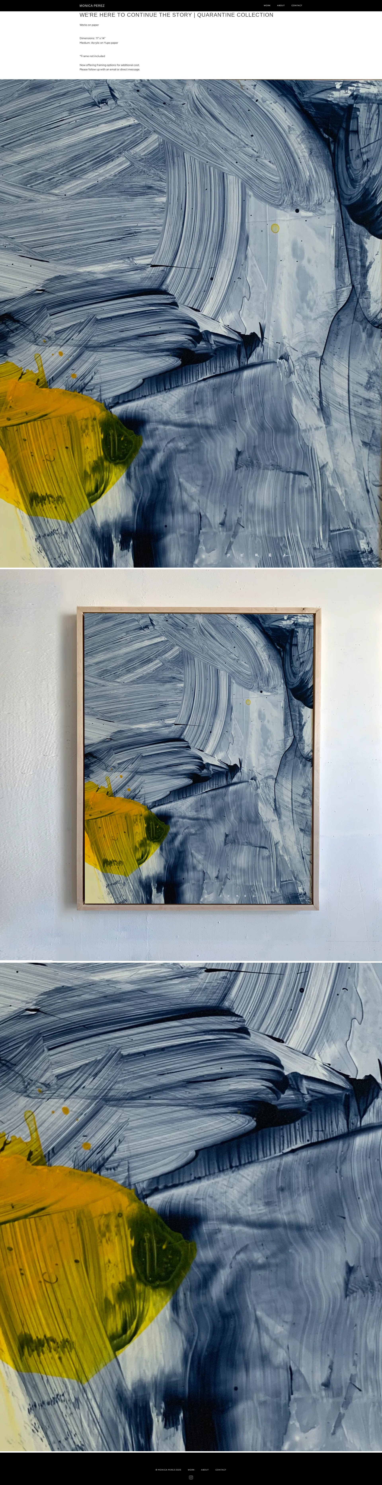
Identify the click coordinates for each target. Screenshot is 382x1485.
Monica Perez (92, 5)
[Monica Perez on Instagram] (191, 1478)
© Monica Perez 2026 (168, 1470)
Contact (296, 5)
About (281, 5)
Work (267, 5)
